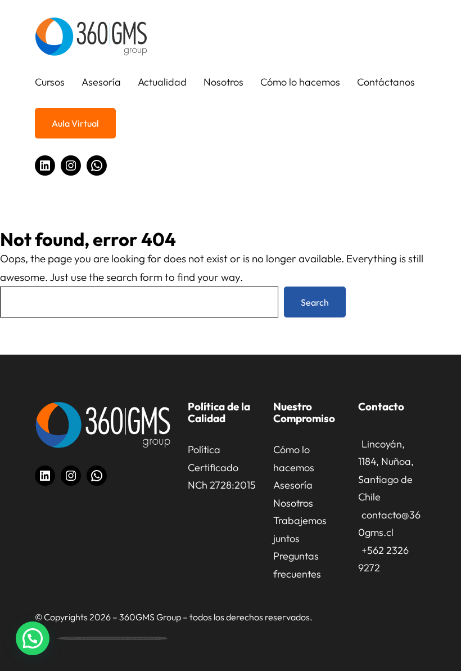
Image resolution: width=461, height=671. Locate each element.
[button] (32, 638)
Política (204, 449)
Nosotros (293, 502)
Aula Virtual (75, 123)
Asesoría (293, 484)
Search (315, 302)
